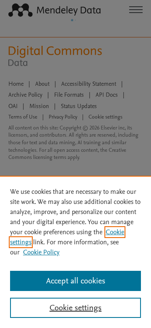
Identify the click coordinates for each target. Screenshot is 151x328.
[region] (75, 252)
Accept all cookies (75, 280)
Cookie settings (75, 307)
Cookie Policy (41, 252)
